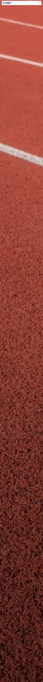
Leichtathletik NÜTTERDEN (8, 3)
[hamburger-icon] (39, 3)
